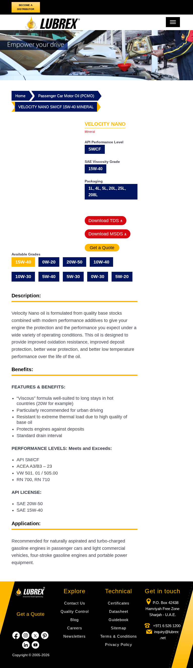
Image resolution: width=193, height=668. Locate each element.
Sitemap (118, 628)
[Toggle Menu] (173, 22)
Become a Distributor (25, 7)
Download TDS (104, 220)
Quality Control (75, 611)
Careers (74, 628)
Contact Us (74, 603)
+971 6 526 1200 (166, 626)
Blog (74, 620)
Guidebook (119, 620)
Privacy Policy (118, 644)
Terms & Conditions (118, 636)
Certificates (118, 603)
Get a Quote (30, 614)
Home (20, 96)
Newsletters (74, 636)
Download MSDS (106, 233)
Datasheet (118, 611)
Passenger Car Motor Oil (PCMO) (66, 96)
